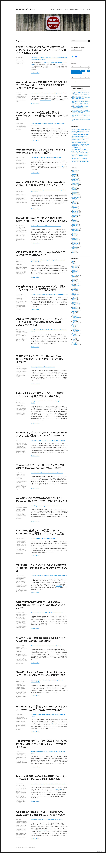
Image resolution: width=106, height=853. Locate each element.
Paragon (22, 98)
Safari (21, 239)
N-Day (24, 586)
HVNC (24, 793)
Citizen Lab (22, 231)
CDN (17, 126)
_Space (80, 160)
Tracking (53, 9)
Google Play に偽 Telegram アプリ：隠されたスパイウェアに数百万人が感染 (40, 288)
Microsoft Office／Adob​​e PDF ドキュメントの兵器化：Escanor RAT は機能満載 (41, 778)
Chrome (17, 231)
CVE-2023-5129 (23, 233)
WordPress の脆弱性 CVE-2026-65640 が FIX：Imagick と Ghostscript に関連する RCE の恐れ (80, 101)
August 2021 (74, 247)
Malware (18, 159)
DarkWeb (20, 295)
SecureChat (18, 625)
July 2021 (74, 248)
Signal (20, 127)
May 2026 (74, 174)
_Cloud (80, 151)
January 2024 (75, 210)
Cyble (17, 621)
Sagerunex (18, 660)
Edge (23, 235)
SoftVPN (20, 626)
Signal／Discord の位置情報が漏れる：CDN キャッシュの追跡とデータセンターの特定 (42, 115)
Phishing (18, 164)
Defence (18, 303)
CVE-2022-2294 (42, 830)
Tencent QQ (22, 487)
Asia (19, 474)
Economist (18, 548)
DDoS (83, 132)
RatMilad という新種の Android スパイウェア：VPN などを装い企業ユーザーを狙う (42, 708)
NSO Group (18, 273)
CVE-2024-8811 (61, 166)
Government (18, 97)
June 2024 (74, 203)
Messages (18, 98)
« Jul (75, 81)
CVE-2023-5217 (19, 234)
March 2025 (74, 192)
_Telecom (78, 161)
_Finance (18, 405)
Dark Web (18, 791)
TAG (23, 589)
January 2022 (75, 240)
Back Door (24, 480)
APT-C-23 (24, 788)
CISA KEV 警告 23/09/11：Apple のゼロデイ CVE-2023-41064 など (40, 254)
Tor (20, 763)
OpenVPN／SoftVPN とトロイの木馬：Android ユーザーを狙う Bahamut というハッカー (41, 604)
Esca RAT (22, 791)
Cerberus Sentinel (21, 581)
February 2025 (75, 193)
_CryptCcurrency (75, 152)
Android (22, 230)
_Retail (73, 160)
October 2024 (75, 198)
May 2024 (74, 205)
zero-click (18, 101)
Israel (23, 831)
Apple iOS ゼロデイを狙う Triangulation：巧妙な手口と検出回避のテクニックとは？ (42, 184)
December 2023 (75, 211)
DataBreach (18, 297)
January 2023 (74, 225)
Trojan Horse (18, 489)
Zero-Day (21, 591)
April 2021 (74, 252)
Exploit (17, 236)
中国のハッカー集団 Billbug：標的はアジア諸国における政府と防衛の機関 (41, 639)
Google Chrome (22, 830)
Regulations (24, 762)
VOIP (21, 414)
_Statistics (85, 160)
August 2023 (74, 216)
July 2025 (74, 187)
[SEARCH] (89, 41)
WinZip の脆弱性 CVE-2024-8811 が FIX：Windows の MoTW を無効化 (41, 151)
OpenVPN (22, 623)
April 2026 (74, 175)
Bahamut (24, 617)
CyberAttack (20, 191)
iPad (23, 198)
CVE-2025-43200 (22, 96)
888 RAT (17, 788)
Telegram (22, 307)
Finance (20, 408)
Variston (17, 590)
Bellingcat (18, 618)
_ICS (77, 155)
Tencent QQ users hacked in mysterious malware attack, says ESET (47, 473)
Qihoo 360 (23, 798)
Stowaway (22, 661)
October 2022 (75, 229)
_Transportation (85, 161)
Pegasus (18, 274)
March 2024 (74, 207)
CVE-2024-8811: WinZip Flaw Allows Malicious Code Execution (46, 157)
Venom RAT (18, 802)
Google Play (22, 305)
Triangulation (24, 202)
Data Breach (20, 302)
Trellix (25, 516)
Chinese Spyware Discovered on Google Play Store (43, 367)
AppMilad (18, 688)
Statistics (83, 9)
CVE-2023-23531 (19, 511)
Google (23, 62)
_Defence (20, 298)
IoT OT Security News (25, 9)
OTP (21, 797)
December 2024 (75, 196)
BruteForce (87, 129)
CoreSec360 (18, 619)
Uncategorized (83, 145)
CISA (25, 265)
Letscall (25, 409)
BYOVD (25, 825)
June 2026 (74, 173)
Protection (18, 541)
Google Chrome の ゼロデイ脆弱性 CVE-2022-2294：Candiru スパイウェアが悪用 (40, 813)
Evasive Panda (19, 482)
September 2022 (75, 230)
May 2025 (74, 189)
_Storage (74, 161)
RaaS (78, 141)
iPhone (21, 199)
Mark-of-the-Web (19, 163)
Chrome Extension (20, 60)
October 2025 (75, 183)
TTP (17, 298)
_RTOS (76, 160)
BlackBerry (23, 618)
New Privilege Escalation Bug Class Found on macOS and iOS (45, 506)
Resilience (84, 142)
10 (72, 73)
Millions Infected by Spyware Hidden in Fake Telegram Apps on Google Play (49, 294)
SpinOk (17, 452)
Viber (19, 628)
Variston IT (22, 590)
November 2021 (75, 243)
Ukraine (21, 553)
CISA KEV (65, 9)
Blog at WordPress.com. (30, 847)
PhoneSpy (22, 725)
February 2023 (75, 224)
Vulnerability (18, 94)
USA (23, 340)
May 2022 (74, 235)
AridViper (18, 789)
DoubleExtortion (75, 134)
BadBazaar (22, 301)
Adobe (21, 788)
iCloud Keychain (22, 197)
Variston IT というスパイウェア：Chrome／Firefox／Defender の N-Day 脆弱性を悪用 (41, 567)
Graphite (23, 97)
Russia (24, 339)
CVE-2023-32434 (22, 194)
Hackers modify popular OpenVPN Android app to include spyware (47, 612)
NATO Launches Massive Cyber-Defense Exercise (43, 538)
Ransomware (82, 141)
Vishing (17, 414)
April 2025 (74, 190)
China (23, 371)
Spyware (21, 63)
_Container (85, 151)
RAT (26, 297)
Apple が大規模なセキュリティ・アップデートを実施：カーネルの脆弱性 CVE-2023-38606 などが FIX (41, 321)
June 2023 (74, 219)
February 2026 (75, 178)
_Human (74, 155)
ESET (21, 303)
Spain (17, 589)
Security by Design (74, 9)
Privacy (17, 124)
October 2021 (74, 244)
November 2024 (75, 197)
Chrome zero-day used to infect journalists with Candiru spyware (47, 819)
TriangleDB (18, 202)
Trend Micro (22, 165)
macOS (19, 200)
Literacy (17, 59)
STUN (21, 413)
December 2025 (75, 180)
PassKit (22, 273)
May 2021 (74, 251)
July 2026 (74, 171)
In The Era (59, 9)
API (17, 507)
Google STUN (21, 409)
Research (20, 369)
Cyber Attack (21, 269)
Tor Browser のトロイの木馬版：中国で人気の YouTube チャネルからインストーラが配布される (41, 743)
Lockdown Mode (23, 833)
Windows (25, 489)
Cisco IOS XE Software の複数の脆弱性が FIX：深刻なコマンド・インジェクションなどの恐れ (81, 115)
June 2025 (74, 188)
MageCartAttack (83, 136)
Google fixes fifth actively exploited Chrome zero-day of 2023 (46, 225)
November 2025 (75, 181)
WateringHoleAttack (76, 149)
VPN (17, 697)
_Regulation (24, 755)
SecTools (78, 144)
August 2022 (74, 231)
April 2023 (74, 221)
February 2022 (75, 239)
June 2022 (74, 234)
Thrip (22, 663)
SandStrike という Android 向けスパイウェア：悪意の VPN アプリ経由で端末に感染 (40, 674)
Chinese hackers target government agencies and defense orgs (46, 645)
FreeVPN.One (19, 62)
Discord (24, 126)
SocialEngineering (85, 144)
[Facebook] (76, 56)
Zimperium (53, 723)
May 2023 (74, 220)
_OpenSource (75, 158)
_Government (24, 94)
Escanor (17, 792)
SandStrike (18, 696)
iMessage (18, 198)
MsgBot (21, 485)
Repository (74, 142)
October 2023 (75, 214)
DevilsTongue (22, 829)
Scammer (22, 159)
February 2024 (75, 208)
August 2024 (74, 201)
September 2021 (75, 246)
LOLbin (78, 136)
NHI (88, 138)
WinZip (17, 167)
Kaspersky (25, 199)
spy (21, 726)
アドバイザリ (59, 585)
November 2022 (75, 228)
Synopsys (22, 516)
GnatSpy (21, 793)
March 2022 (74, 238)
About (88, 9)
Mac (17, 200)
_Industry (85, 155)
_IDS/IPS (23, 685)
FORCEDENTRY (19, 513)
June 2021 (74, 249)
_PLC (80, 158)
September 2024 (75, 199)
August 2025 (74, 185)
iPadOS (17, 199)
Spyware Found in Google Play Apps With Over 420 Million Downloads (48, 440)
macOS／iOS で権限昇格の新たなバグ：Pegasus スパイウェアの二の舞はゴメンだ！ (42, 500)
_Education (86, 152)
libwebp (24, 238)
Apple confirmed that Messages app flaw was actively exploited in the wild (49, 93)
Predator (18, 239)
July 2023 (74, 217)
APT (17, 191)
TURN (24, 413)
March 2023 (74, 223)
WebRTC (23, 414)
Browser (21, 757)
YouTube (23, 763)
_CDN (77, 151)
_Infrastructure (75, 157)
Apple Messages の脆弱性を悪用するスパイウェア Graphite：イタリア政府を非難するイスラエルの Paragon (42, 85)
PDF (20, 798)
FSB (25, 335)
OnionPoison (18, 762)
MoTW (24, 163)
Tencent (17, 487)
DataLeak (79, 132)
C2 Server (21, 446)
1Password (18, 230)
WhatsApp (18, 309)
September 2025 (75, 184)
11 (75, 73)
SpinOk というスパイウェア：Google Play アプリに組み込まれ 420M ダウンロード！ (41, 434)
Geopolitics (86, 134)
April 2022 (74, 237)
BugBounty (74, 131)
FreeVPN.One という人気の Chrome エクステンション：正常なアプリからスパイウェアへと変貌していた (41, 49)
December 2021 (75, 242)
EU (21, 548)
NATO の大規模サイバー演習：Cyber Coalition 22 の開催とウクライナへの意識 (40, 532)
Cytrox (20, 235)
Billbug (21, 652)
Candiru (17, 826)
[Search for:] (79, 40)
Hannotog (18, 658)
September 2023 (75, 215)
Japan (23, 549)
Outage (73, 139)
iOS (21, 198)
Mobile (23, 374)
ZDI (20, 167)
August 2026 (74, 170)
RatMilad (18, 694)
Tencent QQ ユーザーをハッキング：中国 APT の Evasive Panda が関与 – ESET (40, 466)
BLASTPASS (21, 265)
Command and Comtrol (21, 447)
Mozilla (21, 586)
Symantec (18, 663)
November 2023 (75, 212)
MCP (77, 138)
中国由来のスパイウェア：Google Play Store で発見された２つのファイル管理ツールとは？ (41, 359)
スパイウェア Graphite (45, 99)
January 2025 (75, 194)
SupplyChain (18, 444)
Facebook (23, 621)
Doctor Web (24, 448)
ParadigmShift (78, 139)
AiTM (17, 480)
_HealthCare (86, 154)
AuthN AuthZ (81, 129)
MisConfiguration (83, 138)
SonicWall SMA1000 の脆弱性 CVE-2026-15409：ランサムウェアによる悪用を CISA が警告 (81, 119)
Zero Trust (83, 149)
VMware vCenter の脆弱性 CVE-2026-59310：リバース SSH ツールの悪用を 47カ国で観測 (80, 92)
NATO (25, 550)
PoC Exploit (18, 587)
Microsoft (21, 550)
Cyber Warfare (20, 546)
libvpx (20, 238)
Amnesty (18, 687)
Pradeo (17, 375)
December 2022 (75, 226)
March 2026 (74, 176)
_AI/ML (73, 151)
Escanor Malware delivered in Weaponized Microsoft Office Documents (48, 784)
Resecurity (58, 789)
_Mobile (23, 369)
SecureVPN (23, 625)
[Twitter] (72, 56)
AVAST (22, 825)
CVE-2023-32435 (19, 195)
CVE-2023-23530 (22, 510)
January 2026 (75, 179)
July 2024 (74, 202)
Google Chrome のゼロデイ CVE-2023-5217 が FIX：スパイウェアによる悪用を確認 (41, 219)
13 (80, 73)
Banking (21, 406)
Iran (17, 692)
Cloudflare (20, 126)
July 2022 (74, 233)
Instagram (24, 691)
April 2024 (74, 206)
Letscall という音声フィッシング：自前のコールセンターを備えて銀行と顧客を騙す (41, 395)
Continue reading (35, 73)
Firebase (24, 236)
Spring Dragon (24, 660)
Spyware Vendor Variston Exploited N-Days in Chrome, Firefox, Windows (49, 575)
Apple (17, 96)
